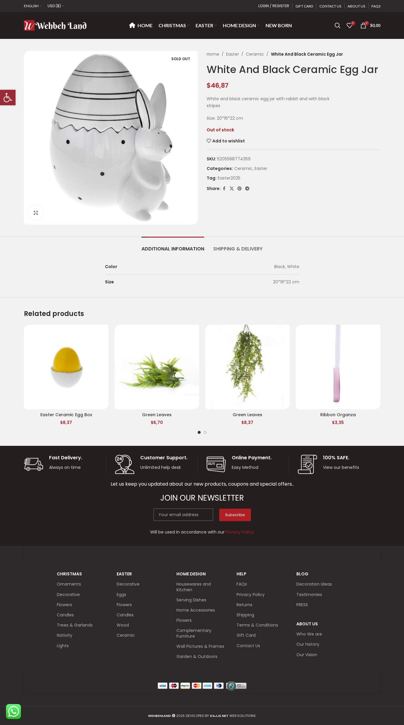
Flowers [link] (64, 605)
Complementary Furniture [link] (193, 633)
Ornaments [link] (69, 584)
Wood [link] (123, 625)
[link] (8, 97)
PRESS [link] (302, 605)
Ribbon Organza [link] (338, 415)
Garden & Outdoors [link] (196, 656)
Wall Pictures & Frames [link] (200, 646)
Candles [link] (65, 615)
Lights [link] (63, 646)
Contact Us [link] (248, 646)
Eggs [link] (121, 595)
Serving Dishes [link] (191, 600)
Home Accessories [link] (195, 610)
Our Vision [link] (306, 655)
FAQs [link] (242, 584)
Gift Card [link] (246, 635)
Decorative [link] (68, 595)
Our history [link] (307, 644)
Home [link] (213, 54)
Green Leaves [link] (157, 415)
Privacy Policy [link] (251, 595)
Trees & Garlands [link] (75, 625)
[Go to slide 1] (199, 432)
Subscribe (235, 515)
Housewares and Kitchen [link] (193, 586)
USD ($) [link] (54, 5)
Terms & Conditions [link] (257, 625)
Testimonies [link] (309, 595)
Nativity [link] (64, 635)
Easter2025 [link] (229, 178)
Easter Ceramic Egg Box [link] (66, 415)
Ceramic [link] (255, 54)
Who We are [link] (309, 634)
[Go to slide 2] (205, 432)
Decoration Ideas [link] (314, 584)
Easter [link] (232, 54)
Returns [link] (244, 605)
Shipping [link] (245, 615)
